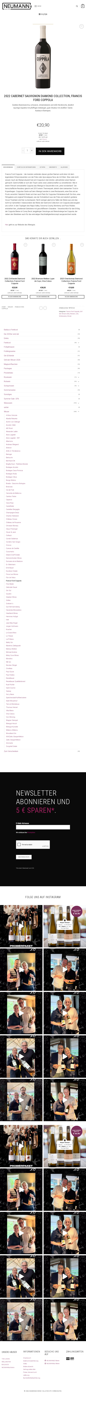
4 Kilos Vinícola (11, 415)
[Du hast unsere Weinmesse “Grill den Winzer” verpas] (65, 1100)
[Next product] (41, 308)
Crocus (8, 545)
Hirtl (7, 620)
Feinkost (7, 343)
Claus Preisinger (12, 529)
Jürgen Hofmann (12, 626)
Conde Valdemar (12, 539)
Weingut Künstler (12, 727)
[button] (37, 6)
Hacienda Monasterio (13, 610)
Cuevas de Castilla (12, 548)
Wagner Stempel (12, 720)
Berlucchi (9, 458)
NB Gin (8, 662)
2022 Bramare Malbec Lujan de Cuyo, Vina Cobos (42, 280)
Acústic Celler (11, 425)
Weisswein (8, 403)
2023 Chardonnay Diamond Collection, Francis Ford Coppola (71, 281)
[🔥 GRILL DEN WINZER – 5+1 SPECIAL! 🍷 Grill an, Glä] (21, 1013)
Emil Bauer (10, 568)
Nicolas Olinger (11, 665)
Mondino (9, 659)
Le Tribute (9, 636)
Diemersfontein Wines (14, 558)
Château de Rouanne (13, 522)
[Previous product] (45, 308)
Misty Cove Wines (12, 655)
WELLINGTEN (6, 1362)
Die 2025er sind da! (11, 334)
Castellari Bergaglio (13, 509)
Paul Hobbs (10, 675)
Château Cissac (11, 519)
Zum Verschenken (11, 751)
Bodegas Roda (11, 474)
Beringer (9, 454)
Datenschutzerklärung (30, 1361)
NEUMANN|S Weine (52, 1360)
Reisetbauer (10, 678)
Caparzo (9, 500)
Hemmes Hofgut (12, 617)
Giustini (8, 594)
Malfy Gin (9, 642)
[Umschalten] (78, 342)
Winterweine (63, 316)
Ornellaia (9, 668)
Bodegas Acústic (12, 467)
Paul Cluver (10, 672)
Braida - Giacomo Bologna (15, 483)
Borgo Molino (11, 480)
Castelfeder (10, 506)
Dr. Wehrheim (10, 565)
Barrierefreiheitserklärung (31, 1378)
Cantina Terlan (11, 496)
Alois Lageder (11, 435)
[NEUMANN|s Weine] (17, 6)
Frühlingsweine (9, 351)
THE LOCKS (6, 1359)
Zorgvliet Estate (11, 746)
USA (77, 314)
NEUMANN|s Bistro (8, 1367)
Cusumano (10, 552)
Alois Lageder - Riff (12, 438)
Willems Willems (12, 730)
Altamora (9, 441)
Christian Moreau (12, 526)
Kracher (9, 629)
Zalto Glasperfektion (13, 740)
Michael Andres (11, 652)
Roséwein (8, 377)
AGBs (25, 1363)
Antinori (9, 448)
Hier (6, 225)
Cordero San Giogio (13, 542)
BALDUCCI (5, 1364)
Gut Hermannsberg (13, 607)
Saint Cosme (10, 688)
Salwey (8, 691)
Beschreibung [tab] (8, 167)
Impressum (27, 1358)
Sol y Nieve (10, 694)
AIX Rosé (9, 428)
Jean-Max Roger (12, 623)
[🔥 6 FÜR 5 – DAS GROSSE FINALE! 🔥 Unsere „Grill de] (21, 969)
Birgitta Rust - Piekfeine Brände (17, 464)
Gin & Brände (9, 356)
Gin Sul (8, 590)
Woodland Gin (11, 733)
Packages (8, 368)
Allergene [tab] (64, 167)
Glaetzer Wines (11, 597)
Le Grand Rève (11, 633)
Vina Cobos (10, 714)
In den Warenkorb (50, 151)
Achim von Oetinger (13, 422)
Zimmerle (9, 743)
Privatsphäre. (31, 832)
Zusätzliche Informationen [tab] (26, 167)
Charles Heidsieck (12, 516)
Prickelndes (8, 373)
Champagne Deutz (12, 513)
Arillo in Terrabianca (13, 451)
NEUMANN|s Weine (52, 1363)
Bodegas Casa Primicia (14, 471)
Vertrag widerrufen (29, 1369)
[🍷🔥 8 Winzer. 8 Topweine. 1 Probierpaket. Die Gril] (21, 926)
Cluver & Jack (11, 532)
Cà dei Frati (10, 490)
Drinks (6, 338)
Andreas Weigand (12, 444)
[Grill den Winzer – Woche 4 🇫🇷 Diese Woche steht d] (21, 1056)
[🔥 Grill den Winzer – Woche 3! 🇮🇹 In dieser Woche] (65, 1056)
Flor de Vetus (10, 578)
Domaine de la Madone (14, 561)
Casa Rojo (10, 503)
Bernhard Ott (10, 461)
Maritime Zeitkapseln (13, 646)
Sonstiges (8, 394)
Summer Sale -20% (11, 399)
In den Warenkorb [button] (14, 296)
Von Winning (10, 717)
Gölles (8, 600)
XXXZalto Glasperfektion (15, 737)
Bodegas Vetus (11, 477)
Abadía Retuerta (11, 419)
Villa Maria (9, 711)
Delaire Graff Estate (13, 555)
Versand (44, 139)
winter (6, 407)
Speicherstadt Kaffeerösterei (16, 698)
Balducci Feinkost (11, 330)
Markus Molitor (11, 649)
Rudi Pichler (10, 685)
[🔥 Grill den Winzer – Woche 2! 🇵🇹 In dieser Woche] (21, 1100)
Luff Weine (10, 639)
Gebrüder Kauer (11, 587)
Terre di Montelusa (12, 704)
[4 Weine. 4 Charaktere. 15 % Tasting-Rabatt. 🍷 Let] (65, 926)
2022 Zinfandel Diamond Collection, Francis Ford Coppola (14, 281)
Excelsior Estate (11, 571)
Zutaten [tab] (42, 167)
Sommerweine (9, 390)
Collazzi (9, 535)
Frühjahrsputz (9, 347)
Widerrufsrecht (28, 1366)
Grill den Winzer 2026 (12, 360)
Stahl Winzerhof (11, 701)
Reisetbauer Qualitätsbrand (15, 681)
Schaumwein (9, 386)
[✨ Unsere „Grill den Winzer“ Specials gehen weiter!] (65, 969)
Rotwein (7, 381)
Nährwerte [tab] (53, 167)
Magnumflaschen (10, 364)
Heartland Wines (12, 613)
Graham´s (9, 604)
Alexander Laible (11, 432)
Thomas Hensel (11, 707)
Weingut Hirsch (11, 724)
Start (4, 307)
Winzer (6, 412)
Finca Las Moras (12, 574)
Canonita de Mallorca (13, 493)
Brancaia (9, 487)
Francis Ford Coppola (13, 581)
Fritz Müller (10, 584)
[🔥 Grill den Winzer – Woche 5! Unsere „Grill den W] (65, 1013)
